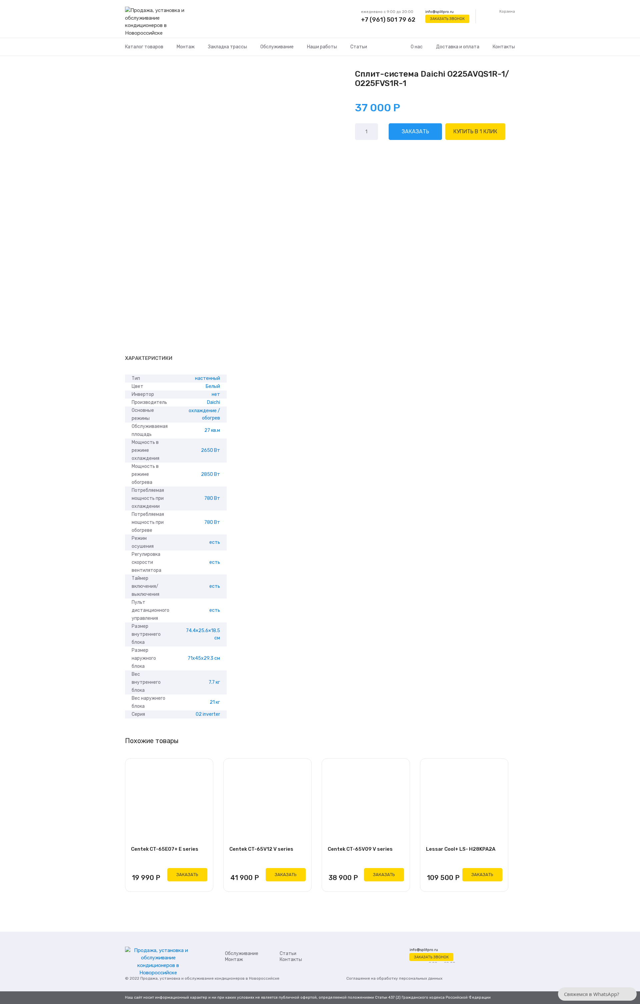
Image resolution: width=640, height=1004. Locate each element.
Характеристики (148, 358)
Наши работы (322, 47)
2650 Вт (210, 450)
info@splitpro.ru (439, 12)
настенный (207, 378)
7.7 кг (214, 682)
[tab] (148, 358)
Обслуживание (277, 47)
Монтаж (186, 47)
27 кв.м (212, 430)
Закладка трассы (227, 47)
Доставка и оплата (457, 47)
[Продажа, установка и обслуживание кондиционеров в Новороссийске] (158, 22)
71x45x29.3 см (204, 658)
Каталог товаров (144, 47)
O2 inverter (208, 714)
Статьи (358, 47)
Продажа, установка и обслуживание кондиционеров (192, 978)
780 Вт (212, 498)
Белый (213, 386)
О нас (417, 47)
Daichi (213, 402)
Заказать (415, 131)
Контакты (504, 47)
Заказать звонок (447, 19)
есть (214, 542)
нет (216, 394)
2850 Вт (210, 474)
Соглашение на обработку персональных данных (394, 978)
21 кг (215, 702)
